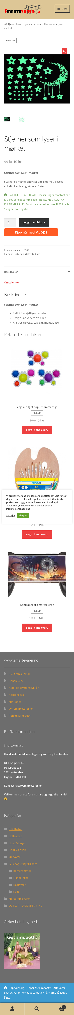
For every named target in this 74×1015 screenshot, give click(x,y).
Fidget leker (20, 877)
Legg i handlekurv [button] (37, 430)
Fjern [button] (7, 997)
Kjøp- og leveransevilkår (24, 687)
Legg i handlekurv (34, 222)
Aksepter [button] (23, 515)
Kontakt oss (16, 694)
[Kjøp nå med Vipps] (31, 231)
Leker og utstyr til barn (28, 24)
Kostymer (19, 885)
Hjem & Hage (17, 843)
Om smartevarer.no (21, 708)
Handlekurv (16, 681)
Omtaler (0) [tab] (11, 282)
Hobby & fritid (17, 850)
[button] (64, 51)
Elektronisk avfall (20, 674)
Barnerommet (22, 870)
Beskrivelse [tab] (11, 272)
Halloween (15, 836)
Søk (37, 1009)
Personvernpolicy (19, 715)
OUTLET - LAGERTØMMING (25, 905)
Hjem (11, 24)
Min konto (15, 701)
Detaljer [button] (10, 515)
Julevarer (14, 857)
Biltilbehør (15, 829)
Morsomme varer (19, 898)
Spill (16, 891)
